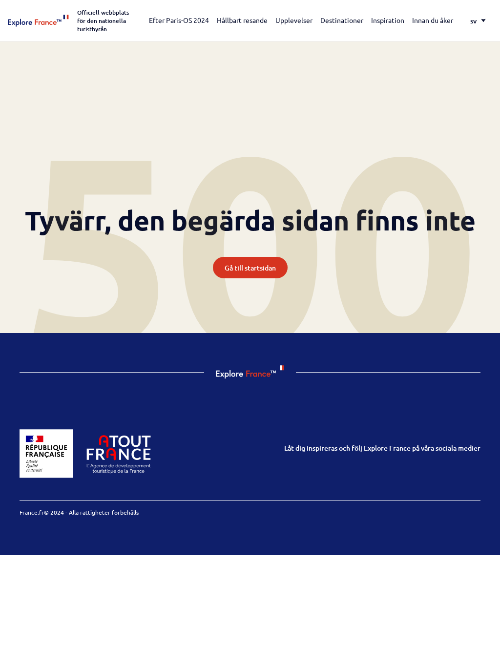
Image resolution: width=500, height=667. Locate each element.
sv (473, 20)
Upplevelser (293, 20)
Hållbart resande (242, 20)
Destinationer (341, 20)
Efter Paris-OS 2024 (179, 20)
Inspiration (387, 20)
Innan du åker (432, 20)
